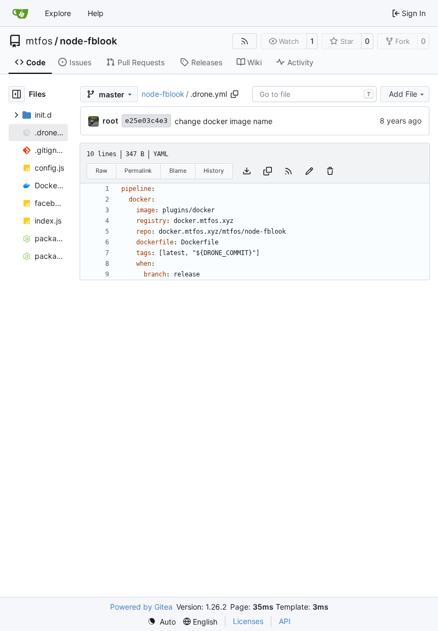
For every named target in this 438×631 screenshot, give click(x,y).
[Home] (20, 13)
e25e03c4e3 (146, 121)
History (214, 170)
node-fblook (88, 41)
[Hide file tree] (17, 94)
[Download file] (246, 171)
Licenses (248, 621)
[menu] (161, 621)
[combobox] (314, 94)
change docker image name (223, 121)
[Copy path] (234, 94)
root (110, 120)
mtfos (39, 41)
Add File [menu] (403, 93)
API (285, 621)
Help (96, 13)
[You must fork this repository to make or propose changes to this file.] (309, 171)
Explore (58, 13)
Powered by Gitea (141, 606)
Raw (101, 170)
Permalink (138, 170)
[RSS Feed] (244, 41)
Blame (177, 170)
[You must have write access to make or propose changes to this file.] (330, 171)
